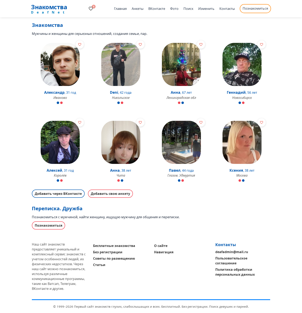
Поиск (188, 8)
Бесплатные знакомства (114, 245)
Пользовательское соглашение (231, 260)
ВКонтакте (156, 8)
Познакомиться (255, 8)
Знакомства (49, 7)
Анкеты (137, 8)
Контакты (227, 8)
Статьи (99, 265)
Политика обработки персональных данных (235, 272)
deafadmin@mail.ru (231, 252)
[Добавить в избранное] (80, 44)
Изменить (206, 8)
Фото (174, 8)
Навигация (163, 252)
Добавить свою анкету (110, 193)
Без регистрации (107, 252)
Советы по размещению (114, 258)
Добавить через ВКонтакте (58, 193)
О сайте (160, 245)
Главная (120, 8)
